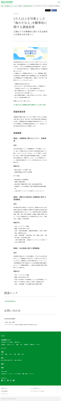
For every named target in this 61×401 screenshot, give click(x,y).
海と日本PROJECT (11, 301)
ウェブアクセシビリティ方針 (37, 391)
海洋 (2, 354)
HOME (2, 6)
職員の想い (17, 342)
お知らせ (20, 6)
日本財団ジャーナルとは (7, 373)
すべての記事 (17, 373)
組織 (17, 344)
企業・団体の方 (18, 360)
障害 (19, 354)
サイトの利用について (35, 388)
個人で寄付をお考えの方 (7, 360)
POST (48, 10)
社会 (23, 354)
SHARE (54, 10)
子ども (10, 354)
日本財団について (8, 6)
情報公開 (32, 344)
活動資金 (26, 344)
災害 (15, 354)
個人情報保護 (4, 391)
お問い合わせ (4, 388)
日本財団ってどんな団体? (7, 342)
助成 (2, 364)
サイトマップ (4, 394)
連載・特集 (24, 373)
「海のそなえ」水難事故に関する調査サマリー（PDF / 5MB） (30, 105)
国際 (6, 354)
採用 (2, 368)
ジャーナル (4, 371)
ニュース (15, 6)
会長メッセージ (10, 344)
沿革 (21, 344)
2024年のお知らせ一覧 (27, 6)
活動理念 (3, 344)
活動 (2, 352)
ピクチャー (31, 373)
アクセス (38, 344)
